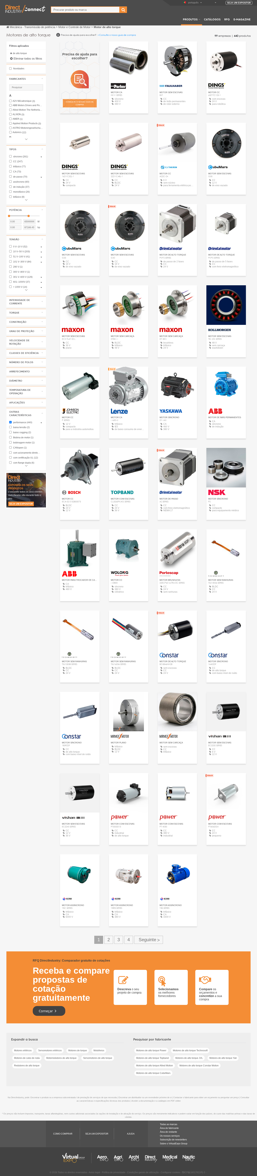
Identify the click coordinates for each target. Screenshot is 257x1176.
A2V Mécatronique (24, 101)
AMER (18, 119)
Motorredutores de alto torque (61, 1058)
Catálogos (212, 19)
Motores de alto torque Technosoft (190, 1050)
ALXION (18, 114)
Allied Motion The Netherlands (28, 110)
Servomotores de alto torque (97, 1058)
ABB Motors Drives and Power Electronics (28, 105)
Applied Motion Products (27, 123)
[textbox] (85, 9)
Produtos (190, 19)
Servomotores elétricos (50, 1050)
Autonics (19, 132)
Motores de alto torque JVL (189, 1058)
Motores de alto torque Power (151, 1050)
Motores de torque (77, 1050)
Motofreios (99, 1050)
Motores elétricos (23, 1050)
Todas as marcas (168, 1124)
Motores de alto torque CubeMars (153, 1073)
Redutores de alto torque (27, 1065)
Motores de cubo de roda (27, 1058)
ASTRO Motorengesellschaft (28, 128)
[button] (26, 78)
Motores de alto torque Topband (152, 1058)
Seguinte (148, 940)
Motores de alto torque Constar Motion (199, 1065)
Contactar (226, 292)
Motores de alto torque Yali (223, 1058)
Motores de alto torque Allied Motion (154, 1065)
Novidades (18, 68)
